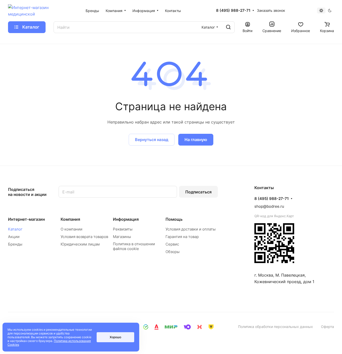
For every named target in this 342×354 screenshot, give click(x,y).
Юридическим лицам (80, 244)
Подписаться (198, 191)
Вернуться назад (151, 139)
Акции (14, 236)
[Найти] (228, 27)
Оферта (327, 326)
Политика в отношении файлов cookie (134, 246)
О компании (71, 229)
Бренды (15, 244)
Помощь (174, 219)
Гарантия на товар (182, 236)
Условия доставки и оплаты (190, 229)
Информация (126, 219)
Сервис (172, 244)
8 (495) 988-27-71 (233, 10)
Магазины (122, 236)
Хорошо (115, 337)
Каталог (15, 229)
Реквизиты (122, 229)
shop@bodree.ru (269, 206)
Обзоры (172, 251)
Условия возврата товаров (84, 236)
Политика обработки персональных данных (275, 326)
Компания (70, 219)
